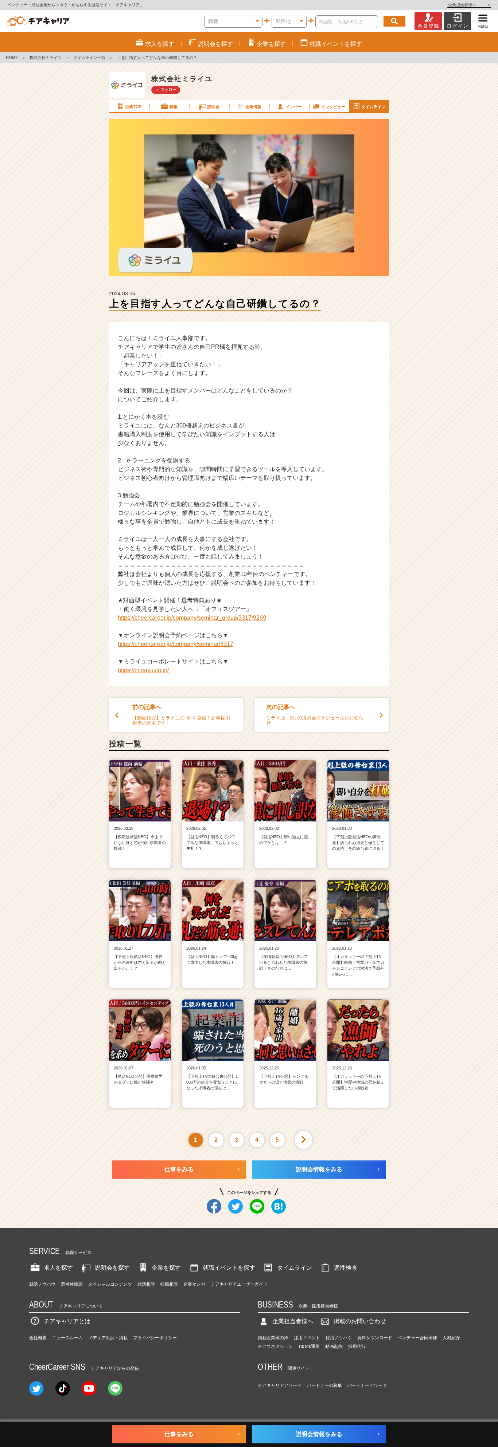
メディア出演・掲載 (108, 1337)
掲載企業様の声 (273, 1337)
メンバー (293, 107)
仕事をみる (179, 1169)
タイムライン (373, 107)
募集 (174, 107)
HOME (12, 57)
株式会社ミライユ (46, 57)
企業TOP (133, 107)
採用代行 (357, 1346)
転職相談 (169, 1284)
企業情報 (253, 107)
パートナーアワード (367, 1385)
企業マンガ (194, 1284)
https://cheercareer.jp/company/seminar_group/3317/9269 (192, 618)
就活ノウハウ (42, 1284)
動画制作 (334, 1346)
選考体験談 (72, 1284)
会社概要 (38, 1337)
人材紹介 (451, 1337)
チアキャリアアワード (279, 1385)
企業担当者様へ (469, 5)
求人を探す (58, 1268)
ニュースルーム (67, 1337)
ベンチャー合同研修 (417, 1337)
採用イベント (307, 1337)
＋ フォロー (165, 89)
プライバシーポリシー (155, 1337)
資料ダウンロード (374, 1337)
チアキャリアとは (67, 1321)
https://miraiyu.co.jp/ (143, 670)
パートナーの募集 (324, 1385)
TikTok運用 (309, 1346)
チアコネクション (275, 1346)
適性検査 (345, 1268)
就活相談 (146, 1284)
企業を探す (166, 1268)
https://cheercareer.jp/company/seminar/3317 (175, 644)
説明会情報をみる (319, 1169)
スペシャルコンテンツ (110, 1284)
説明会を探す (112, 1268)
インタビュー (333, 107)
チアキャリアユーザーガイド (239, 1284)
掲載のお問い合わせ (360, 1321)
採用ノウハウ (339, 1337)
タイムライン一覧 (89, 57)
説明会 (213, 107)
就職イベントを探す (229, 1268)
